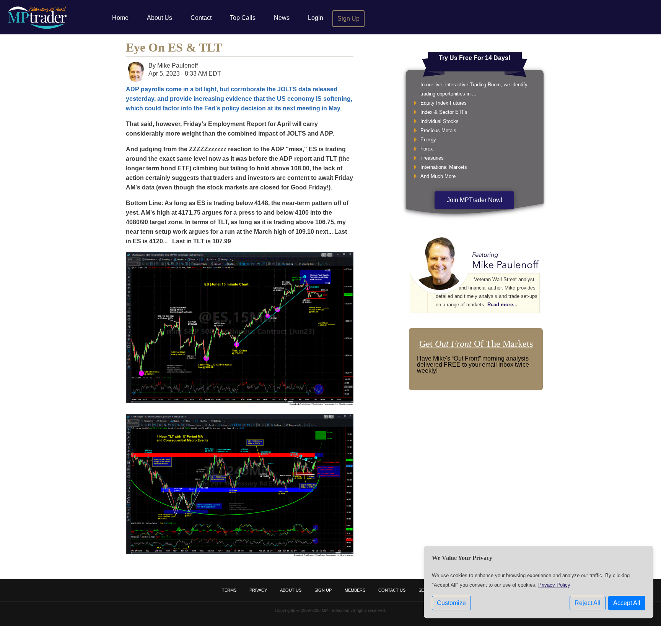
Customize (451, 603)
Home (120, 18)
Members (355, 590)
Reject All (588, 603)
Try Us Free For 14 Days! (474, 58)
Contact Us (391, 590)
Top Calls (243, 18)
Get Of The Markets (476, 344)
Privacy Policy (554, 585)
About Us (159, 18)
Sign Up (348, 18)
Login (315, 18)
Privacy (258, 590)
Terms (229, 590)
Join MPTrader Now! (474, 200)
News (282, 18)
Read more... (502, 304)
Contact (201, 18)
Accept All (626, 603)
